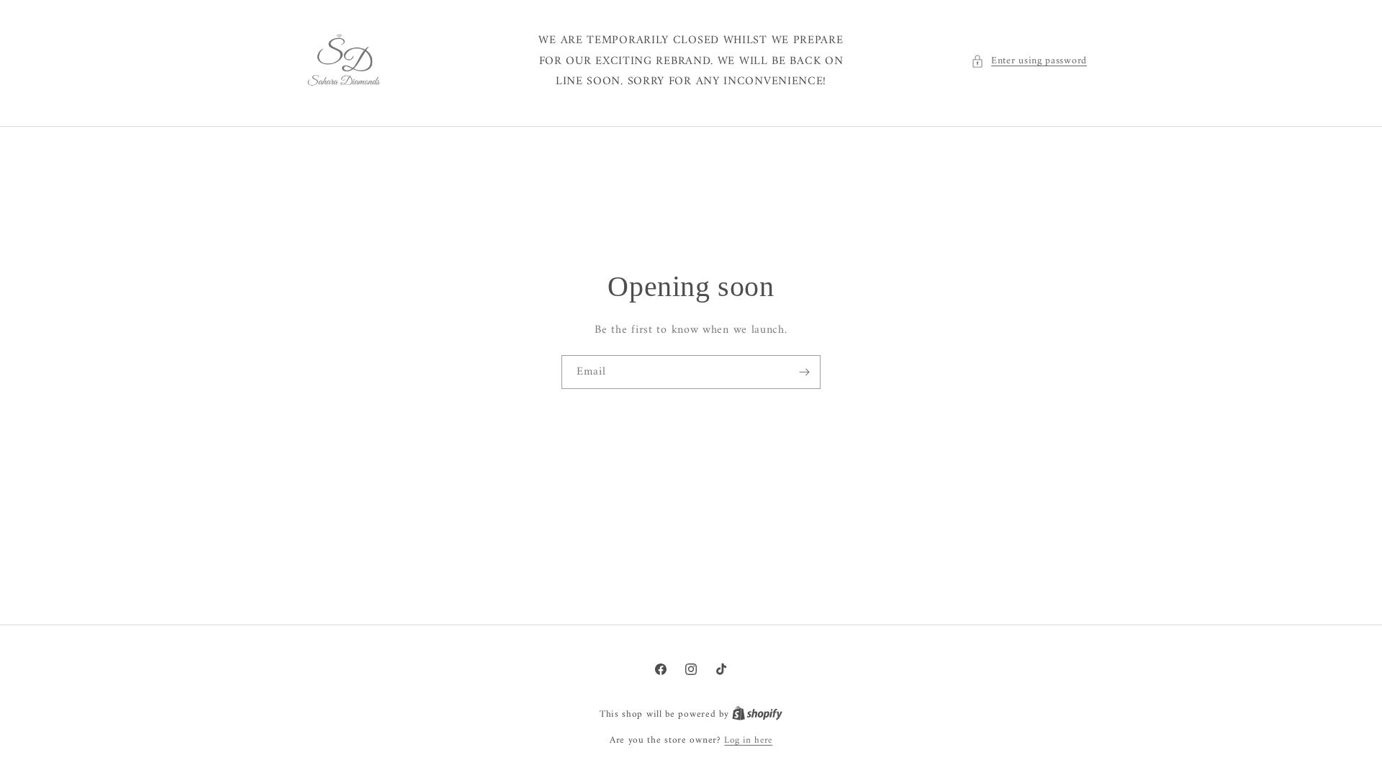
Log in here (748, 740)
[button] (1029, 61)
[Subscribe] (804, 372)
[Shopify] (757, 714)
